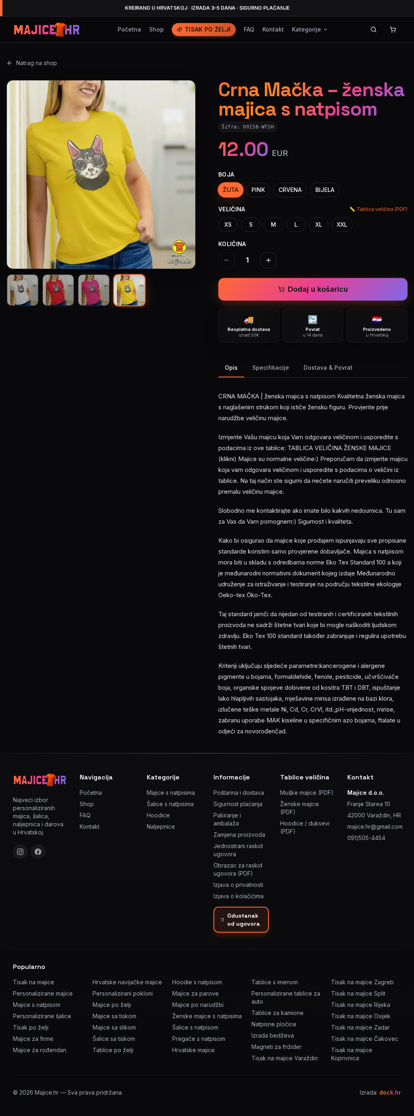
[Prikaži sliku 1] (22, 290)
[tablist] (313, 368)
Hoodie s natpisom (197, 982)
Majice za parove (195, 993)
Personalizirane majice (43, 993)
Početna (129, 29)
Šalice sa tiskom (114, 1038)
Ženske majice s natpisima (207, 1016)
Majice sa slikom (114, 1027)
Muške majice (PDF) (307, 792)
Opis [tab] (231, 367)
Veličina (231, 209)
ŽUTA (231, 190)
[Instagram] (20, 851)
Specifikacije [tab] (270, 367)
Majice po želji (112, 1004)
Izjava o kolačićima (238, 896)
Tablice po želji (113, 1050)
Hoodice (158, 815)
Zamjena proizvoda (239, 834)
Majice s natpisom (36, 1004)
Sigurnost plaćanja (237, 803)
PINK (258, 189)
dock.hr (390, 1092)
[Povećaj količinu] (268, 260)
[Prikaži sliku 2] (58, 290)
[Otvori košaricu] (393, 29)
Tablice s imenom (274, 982)
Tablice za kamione (277, 1012)
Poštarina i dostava (238, 792)
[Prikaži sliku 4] (129, 290)
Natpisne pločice (273, 1024)
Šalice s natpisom (195, 1027)
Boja (226, 174)
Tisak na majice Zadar (360, 1027)
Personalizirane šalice (42, 1016)
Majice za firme (33, 1038)
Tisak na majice (33, 982)
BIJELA (324, 189)
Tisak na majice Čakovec (364, 1038)
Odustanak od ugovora (243, 919)
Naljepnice (161, 826)
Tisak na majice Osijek (361, 1016)
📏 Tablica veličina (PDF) (378, 209)
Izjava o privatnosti (238, 884)
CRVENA (290, 189)
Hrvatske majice (193, 1050)
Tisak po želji (208, 29)
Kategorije (306, 29)
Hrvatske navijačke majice (127, 982)
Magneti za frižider (276, 1046)
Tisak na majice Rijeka (360, 1004)
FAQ (249, 29)
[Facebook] (38, 851)
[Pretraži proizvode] (373, 29)
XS (228, 224)
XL (318, 224)
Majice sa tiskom (114, 1016)
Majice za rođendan (39, 1050)
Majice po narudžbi (198, 1004)
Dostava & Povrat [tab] (328, 367)
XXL (342, 224)
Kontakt (273, 29)
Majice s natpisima (171, 792)
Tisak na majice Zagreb (362, 982)
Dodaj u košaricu (318, 289)
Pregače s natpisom (198, 1038)
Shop (156, 29)
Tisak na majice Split (358, 993)
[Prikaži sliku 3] (94, 290)
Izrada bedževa (272, 1035)
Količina (232, 243)
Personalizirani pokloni (123, 993)
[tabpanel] (313, 559)
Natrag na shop (36, 62)
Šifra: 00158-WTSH (248, 127)
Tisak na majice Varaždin (284, 1058)
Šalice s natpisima (170, 803)
